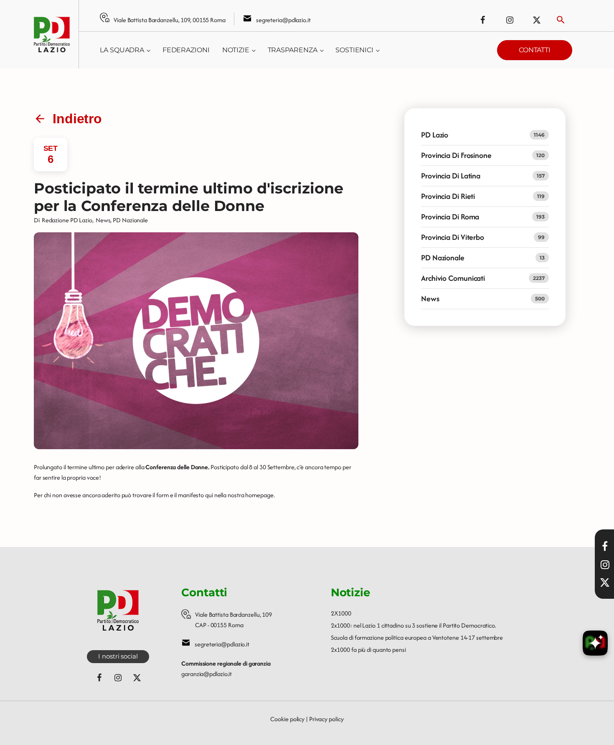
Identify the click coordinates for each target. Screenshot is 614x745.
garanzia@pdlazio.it (206, 673)
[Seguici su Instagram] (509, 20)
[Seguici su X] (604, 582)
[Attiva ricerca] (561, 20)
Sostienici (354, 50)
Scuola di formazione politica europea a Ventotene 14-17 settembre (417, 637)
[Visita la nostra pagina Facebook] (605, 546)
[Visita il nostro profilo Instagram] (605, 564)
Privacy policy (326, 718)
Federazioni (186, 50)
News (103, 220)
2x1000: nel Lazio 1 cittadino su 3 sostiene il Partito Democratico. (413, 625)
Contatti (535, 50)
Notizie (235, 50)
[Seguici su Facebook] (482, 20)
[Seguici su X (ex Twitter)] (536, 20)
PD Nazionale (130, 220)
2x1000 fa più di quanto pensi (368, 649)
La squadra (122, 50)
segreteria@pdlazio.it (283, 19)
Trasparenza (292, 50)
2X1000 (341, 613)
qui (209, 495)
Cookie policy (287, 718)
